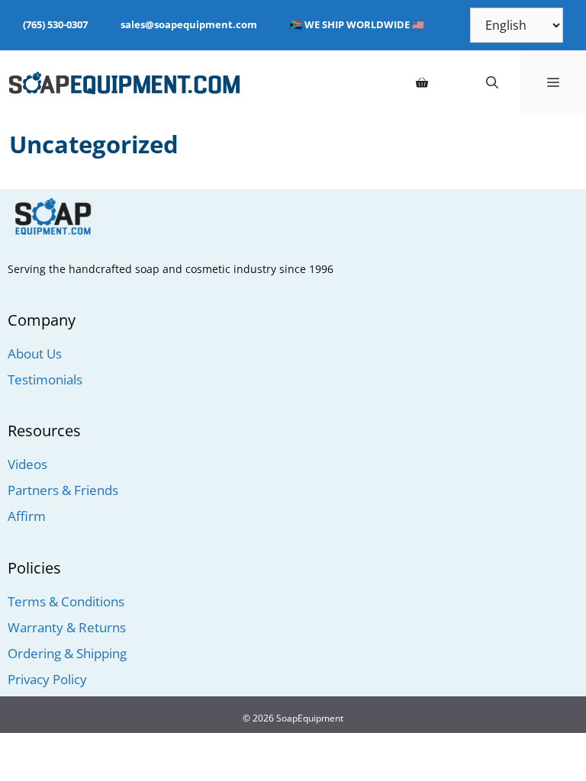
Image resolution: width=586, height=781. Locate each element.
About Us (35, 353)
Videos (27, 464)
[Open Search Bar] (492, 82)
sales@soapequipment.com (189, 24)
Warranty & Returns (67, 627)
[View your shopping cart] (422, 82)
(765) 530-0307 (55, 24)
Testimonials (45, 379)
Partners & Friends (63, 490)
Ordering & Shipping (67, 653)
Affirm (27, 516)
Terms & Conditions (66, 601)
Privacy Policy (47, 679)
